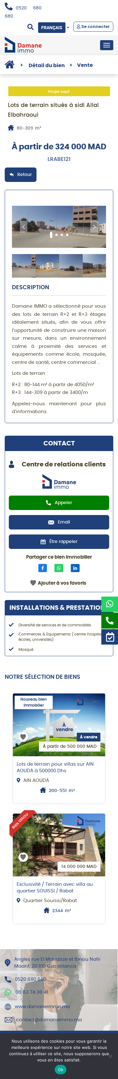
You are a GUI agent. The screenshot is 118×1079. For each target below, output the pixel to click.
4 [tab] (67, 235)
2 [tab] (56, 235)
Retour (24, 175)
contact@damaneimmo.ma (49, 1020)
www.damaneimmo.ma (42, 1006)
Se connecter (95, 26)
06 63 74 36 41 (31, 992)
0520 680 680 (30, 979)
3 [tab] (62, 235)
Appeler (63, 503)
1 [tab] (51, 235)
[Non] (110, 1056)
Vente (81, 65)
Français (51, 27)
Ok (61, 1069)
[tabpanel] (59, 227)
